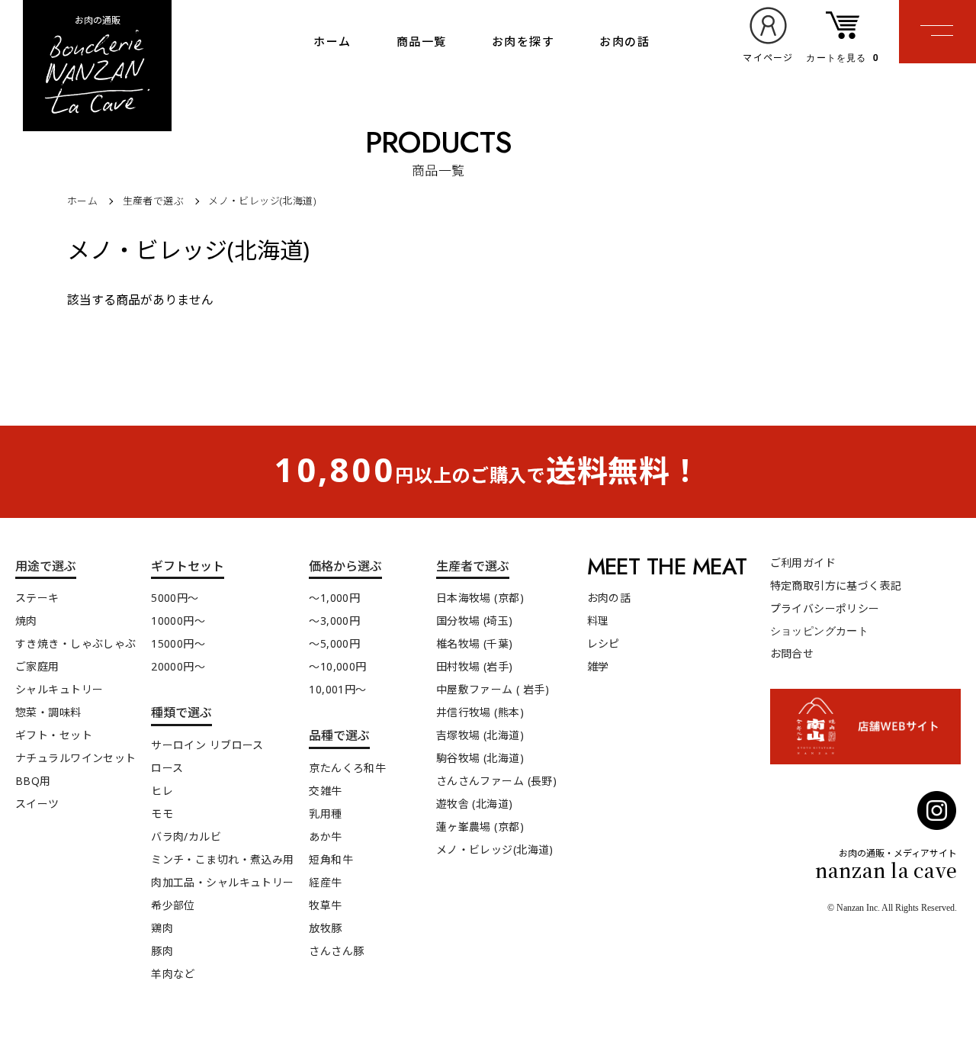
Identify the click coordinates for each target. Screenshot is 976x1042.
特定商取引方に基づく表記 (836, 585)
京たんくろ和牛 (347, 768)
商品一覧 (421, 41)
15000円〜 (178, 643)
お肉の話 (624, 41)
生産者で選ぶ (153, 200)
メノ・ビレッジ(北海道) (262, 200)
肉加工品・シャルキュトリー (222, 882)
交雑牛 (325, 790)
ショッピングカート (819, 630)
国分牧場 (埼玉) (474, 620)
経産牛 (325, 882)
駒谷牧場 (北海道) (480, 758)
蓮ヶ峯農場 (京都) (480, 826)
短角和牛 (331, 859)
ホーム (332, 41)
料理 (598, 620)
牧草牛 (325, 905)
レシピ (603, 643)
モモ (162, 813)
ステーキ (37, 597)
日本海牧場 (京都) (480, 597)
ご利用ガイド (803, 562)
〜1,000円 (334, 597)
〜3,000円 (334, 620)
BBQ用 (33, 780)
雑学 (598, 666)
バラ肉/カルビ (186, 836)
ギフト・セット (53, 735)
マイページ (768, 57)
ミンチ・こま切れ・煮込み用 (222, 859)
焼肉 (26, 620)
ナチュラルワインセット (75, 758)
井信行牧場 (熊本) (480, 712)
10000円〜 (178, 620)
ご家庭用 (37, 666)
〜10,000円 (337, 666)
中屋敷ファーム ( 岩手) (492, 689)
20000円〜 (178, 666)
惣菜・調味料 (48, 712)
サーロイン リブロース (207, 745)
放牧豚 (325, 928)
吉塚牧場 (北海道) (480, 735)
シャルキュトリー (59, 689)
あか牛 (325, 836)
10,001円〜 (337, 689)
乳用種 (325, 813)
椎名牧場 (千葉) (474, 643)
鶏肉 (162, 928)
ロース (167, 768)
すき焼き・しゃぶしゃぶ (75, 643)
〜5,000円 (334, 643)
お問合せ (792, 653)
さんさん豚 (336, 951)
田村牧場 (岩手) (474, 666)
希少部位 (173, 905)
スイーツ (37, 803)
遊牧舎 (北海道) (474, 803)
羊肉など (173, 973)
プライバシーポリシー (825, 608)
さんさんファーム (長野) (496, 780)
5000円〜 (175, 597)
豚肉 (162, 951)
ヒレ (162, 790)
